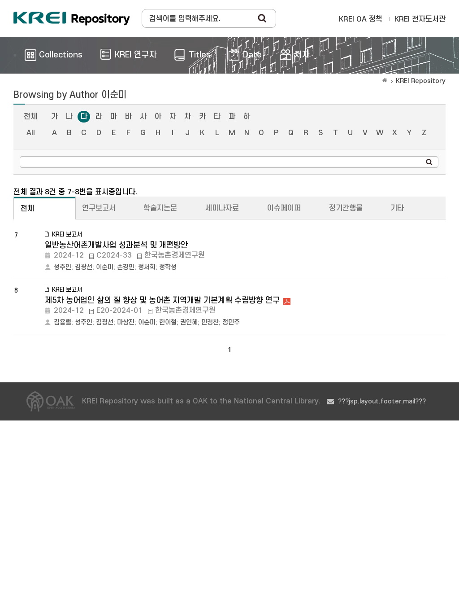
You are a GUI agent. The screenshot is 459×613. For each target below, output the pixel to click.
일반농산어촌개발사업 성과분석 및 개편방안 (116, 245)
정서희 (147, 267)
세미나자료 (222, 208)
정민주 (231, 322)
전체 (30, 117)
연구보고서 (99, 208)
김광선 (83, 267)
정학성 (168, 267)
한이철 (168, 322)
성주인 (62, 267)
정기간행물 (346, 208)
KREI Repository (421, 81)
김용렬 (62, 322)
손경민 (125, 267)
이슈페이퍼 (284, 208)
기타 (397, 208)
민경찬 (210, 322)
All (30, 133)
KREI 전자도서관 (420, 19)
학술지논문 (160, 208)
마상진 (125, 322)
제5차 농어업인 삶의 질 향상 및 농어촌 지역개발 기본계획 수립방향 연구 (162, 300)
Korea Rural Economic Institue (71, 18)
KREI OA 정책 (360, 19)
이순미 (104, 267)
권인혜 (189, 322)
